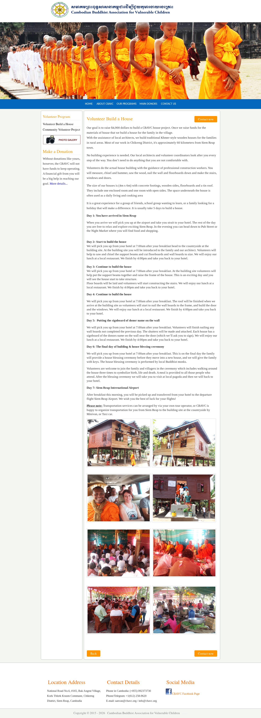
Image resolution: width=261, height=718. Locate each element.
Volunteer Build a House (58, 124)
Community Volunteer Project (61, 129)
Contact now (206, 119)
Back (93, 653)
